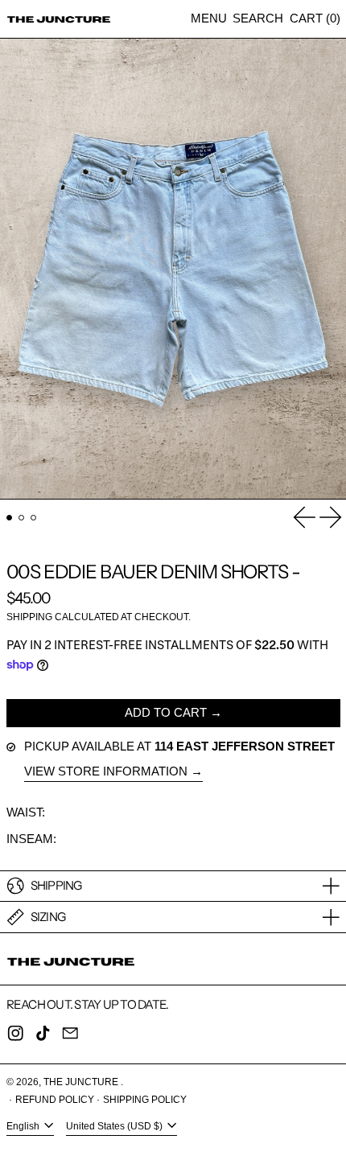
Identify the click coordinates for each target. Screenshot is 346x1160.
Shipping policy (145, 1099)
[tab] (9, 518)
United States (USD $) (115, 1126)
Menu (209, 18)
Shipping (29, 617)
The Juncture (82, 1082)
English (24, 1126)
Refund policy (54, 1099)
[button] (258, 19)
